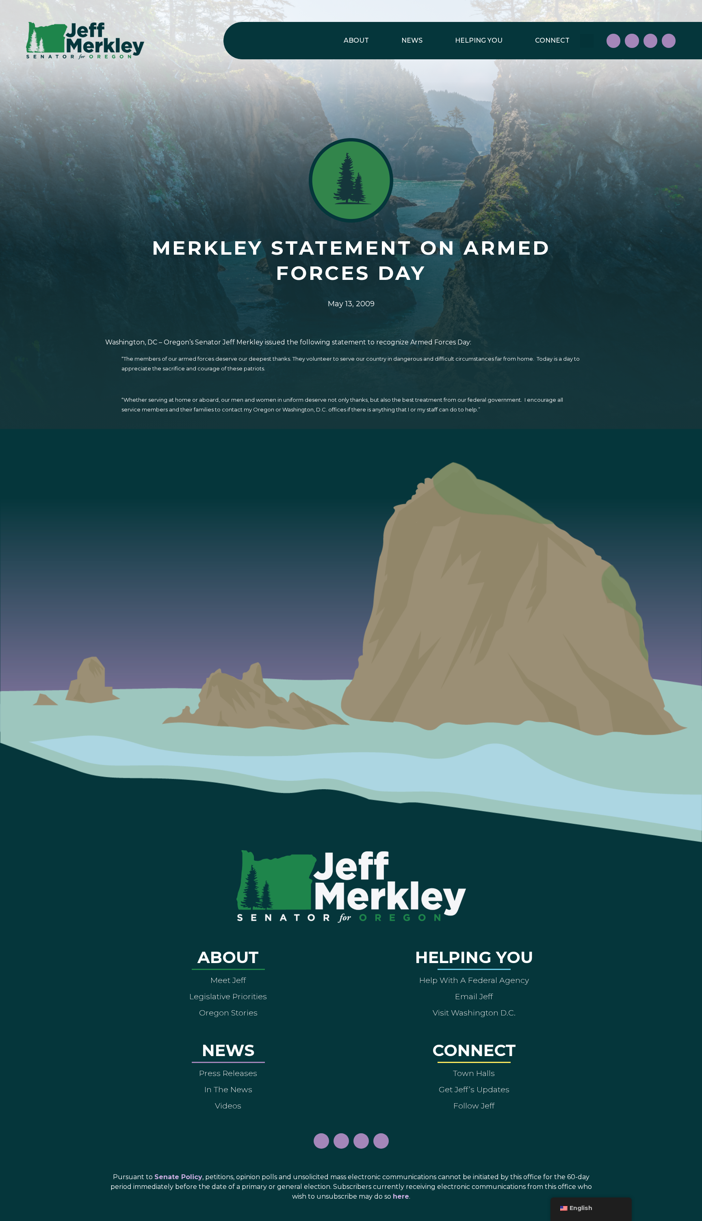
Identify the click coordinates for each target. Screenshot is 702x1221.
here (401, 1196)
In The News (228, 1089)
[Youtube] (650, 41)
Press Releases (228, 1073)
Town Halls (474, 1073)
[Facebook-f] (613, 41)
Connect (552, 40)
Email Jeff (474, 996)
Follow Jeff (473, 1106)
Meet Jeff (228, 980)
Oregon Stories (228, 1013)
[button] (587, 41)
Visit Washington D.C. (474, 1013)
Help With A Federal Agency (474, 980)
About (356, 40)
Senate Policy (178, 1177)
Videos (228, 1106)
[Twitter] (669, 41)
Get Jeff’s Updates (474, 1089)
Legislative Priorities (228, 996)
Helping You (479, 40)
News (411, 40)
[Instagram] (632, 41)
